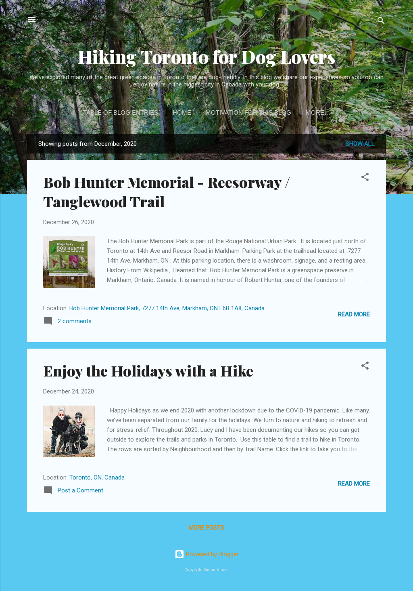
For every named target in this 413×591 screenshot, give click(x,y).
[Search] (381, 22)
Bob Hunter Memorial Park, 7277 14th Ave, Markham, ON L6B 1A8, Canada (167, 308)
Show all (360, 143)
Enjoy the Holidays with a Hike (148, 370)
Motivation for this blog (248, 112)
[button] (365, 178)
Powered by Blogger (211, 554)
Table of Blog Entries (120, 112)
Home (182, 112)
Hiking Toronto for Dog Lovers (207, 56)
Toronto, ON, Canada (97, 477)
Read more (354, 314)
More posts (206, 527)
